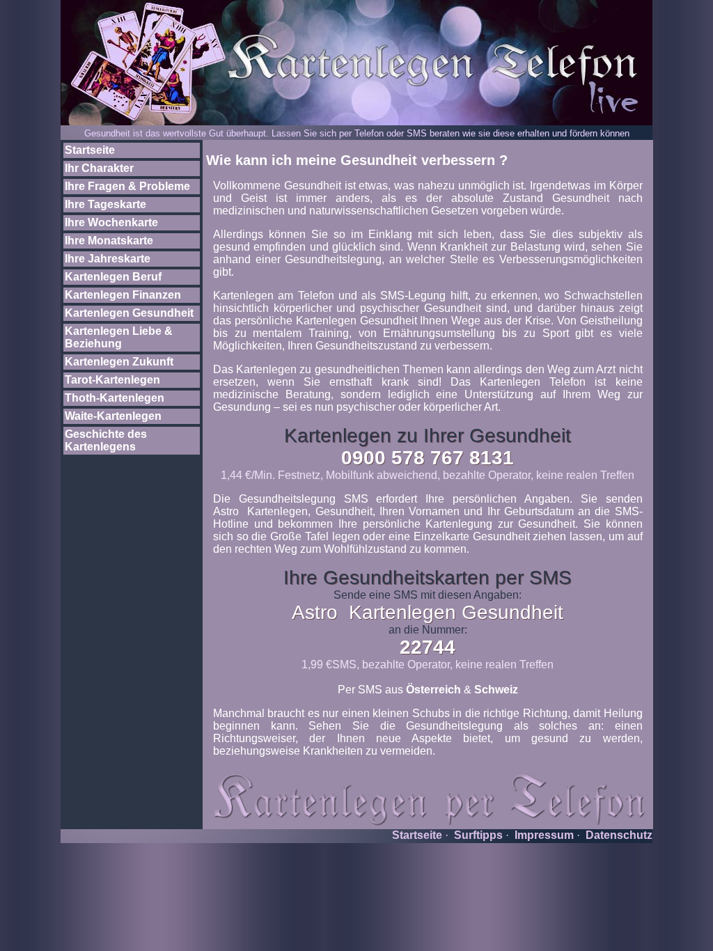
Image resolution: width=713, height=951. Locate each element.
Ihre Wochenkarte (111, 222)
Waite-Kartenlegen (113, 416)
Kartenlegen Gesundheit (129, 313)
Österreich (433, 689)
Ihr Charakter (99, 168)
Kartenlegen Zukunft (119, 362)
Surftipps (478, 835)
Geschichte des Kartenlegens (106, 440)
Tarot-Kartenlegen (112, 380)
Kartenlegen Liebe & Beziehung (119, 337)
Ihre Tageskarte (105, 204)
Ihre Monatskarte (109, 240)
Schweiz (496, 689)
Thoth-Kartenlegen (114, 398)
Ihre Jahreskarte (107, 259)
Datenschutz (619, 835)
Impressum (544, 835)
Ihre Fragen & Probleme (127, 186)
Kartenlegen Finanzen (123, 295)
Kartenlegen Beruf (113, 277)
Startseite (90, 150)
